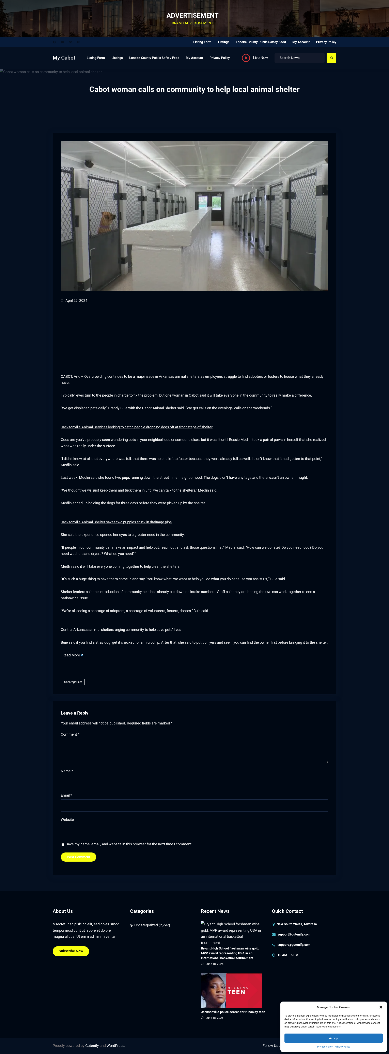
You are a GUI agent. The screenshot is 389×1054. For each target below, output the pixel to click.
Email (66, 795)
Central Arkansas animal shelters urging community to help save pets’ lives (121, 630)
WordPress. (116, 1046)
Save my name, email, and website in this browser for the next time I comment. (129, 844)
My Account (301, 42)
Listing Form (202, 42)
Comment (70, 734)
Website (67, 820)
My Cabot (64, 58)
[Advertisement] (182, 338)
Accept (333, 1038)
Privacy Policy (325, 1046)
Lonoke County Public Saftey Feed (261, 42)
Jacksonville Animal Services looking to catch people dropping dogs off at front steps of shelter (137, 427)
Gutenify (92, 1046)
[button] (381, 1007)
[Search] (331, 58)
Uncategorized (73, 682)
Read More (71, 655)
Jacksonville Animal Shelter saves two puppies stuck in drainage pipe (116, 522)
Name (67, 771)
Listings (223, 42)
